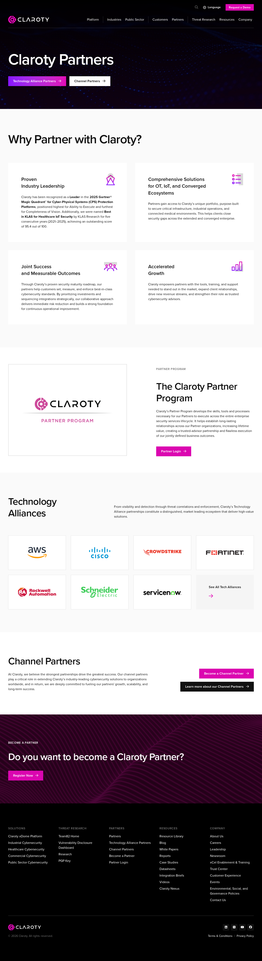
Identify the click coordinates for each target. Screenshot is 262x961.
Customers (160, 19)
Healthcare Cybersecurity (26, 849)
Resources (226, 19)
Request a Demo (240, 7)
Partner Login (118, 862)
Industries (114, 19)
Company (245, 19)
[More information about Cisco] (100, 552)
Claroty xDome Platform (25, 836)
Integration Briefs (171, 875)
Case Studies (168, 862)
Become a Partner (121, 855)
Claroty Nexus (169, 888)
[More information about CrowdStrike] (162, 552)
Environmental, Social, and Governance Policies (229, 891)
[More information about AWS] (37, 552)
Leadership (218, 849)
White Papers (168, 849)
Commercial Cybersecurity (27, 855)
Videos (164, 882)
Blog (162, 842)
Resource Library (171, 836)
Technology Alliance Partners (130, 842)
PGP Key (65, 860)
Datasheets (167, 869)
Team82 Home (69, 836)
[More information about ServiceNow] (162, 592)
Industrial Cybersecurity (25, 842)
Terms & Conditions (220, 936)
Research (65, 854)
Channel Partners (121, 849)
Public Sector (134, 19)
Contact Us (218, 900)
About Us (216, 836)
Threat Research (203, 19)
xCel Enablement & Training (230, 862)
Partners (178, 19)
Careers (215, 842)
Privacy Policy (245, 936)
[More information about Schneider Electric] (100, 592)
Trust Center (219, 869)
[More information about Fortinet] (225, 552)
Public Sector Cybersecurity (28, 862)
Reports (165, 855)
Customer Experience (225, 875)
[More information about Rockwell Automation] (37, 592)
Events (215, 882)
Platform (93, 19)
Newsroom (217, 855)
